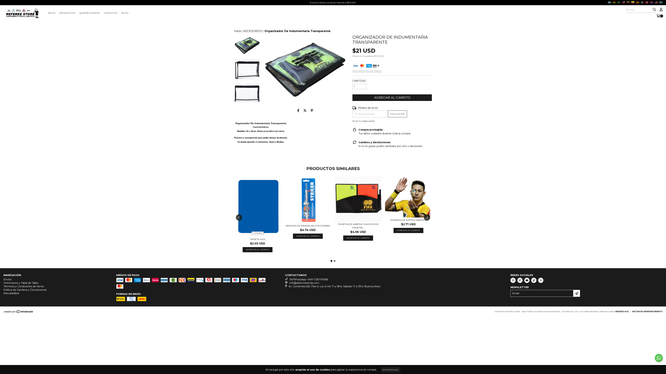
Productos (67, 13)
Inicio (52, 13)
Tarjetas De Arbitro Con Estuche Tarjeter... (358, 226)
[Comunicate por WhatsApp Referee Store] (659, 358)
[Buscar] (654, 10)
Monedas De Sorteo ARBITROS (408, 220)
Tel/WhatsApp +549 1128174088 (308, 279)
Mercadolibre (11, 293)
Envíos (7, 279)
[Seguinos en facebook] (520, 280)
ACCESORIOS (253, 31)
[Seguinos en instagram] (513, 280)
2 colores (258, 233)
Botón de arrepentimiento (647, 311)
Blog (125, 13)
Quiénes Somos (89, 13)
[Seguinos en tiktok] (533, 280)
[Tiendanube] (18, 313)
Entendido (391, 369)
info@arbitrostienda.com (304, 282)
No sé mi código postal (363, 121)
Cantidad (359, 80)
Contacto (111, 13)
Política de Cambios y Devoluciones (25, 289)
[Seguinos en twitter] (540, 280)
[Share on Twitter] (305, 110)
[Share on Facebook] (298, 110)
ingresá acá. (622, 311)
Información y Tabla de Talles (20, 282)
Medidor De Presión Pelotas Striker (308, 225)
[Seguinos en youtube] (527, 280)
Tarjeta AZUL (258, 239)
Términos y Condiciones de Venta (23, 286)
